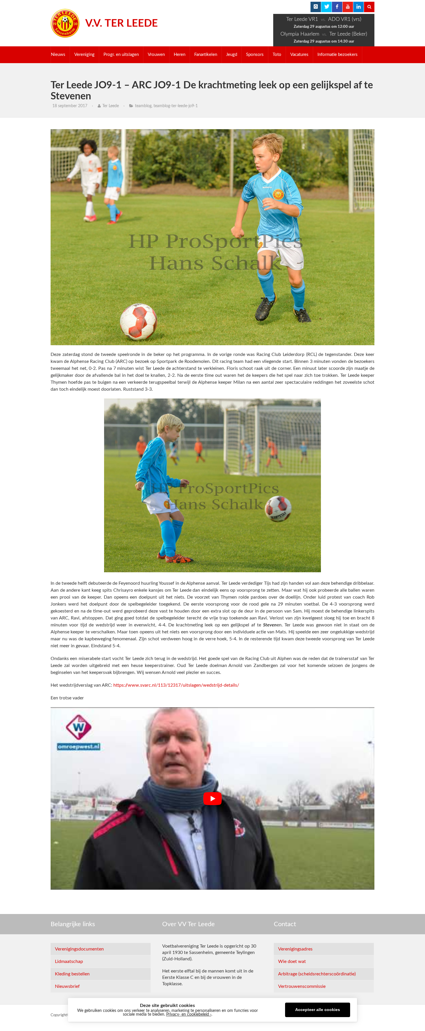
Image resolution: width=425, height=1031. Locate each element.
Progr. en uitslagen (121, 54)
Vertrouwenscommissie (302, 986)
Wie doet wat (292, 961)
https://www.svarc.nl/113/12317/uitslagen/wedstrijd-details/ (176, 685)
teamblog (143, 106)
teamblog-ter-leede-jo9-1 (176, 106)
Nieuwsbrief (67, 986)
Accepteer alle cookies (317, 1010)
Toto (277, 54)
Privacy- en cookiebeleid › (188, 1014)
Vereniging (84, 54)
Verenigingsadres (295, 949)
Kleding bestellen (72, 974)
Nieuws (58, 54)
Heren (179, 54)
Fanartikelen (205, 54)
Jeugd (231, 54)
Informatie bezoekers (337, 54)
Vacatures (299, 54)
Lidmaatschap (69, 961)
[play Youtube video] (212, 798)
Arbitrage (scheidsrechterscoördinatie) (317, 974)
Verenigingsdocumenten (79, 949)
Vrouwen (156, 54)
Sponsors (255, 54)
